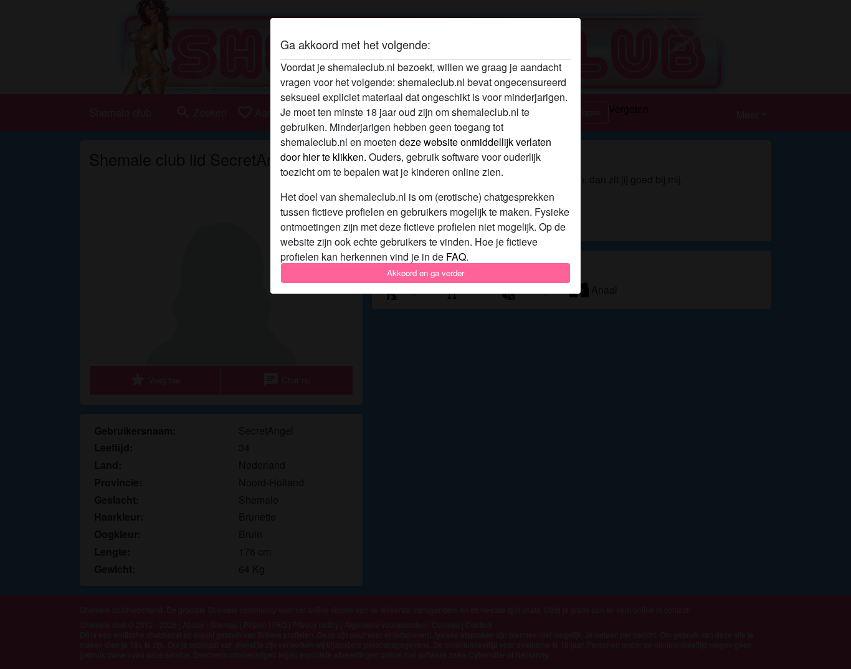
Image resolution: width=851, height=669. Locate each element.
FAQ (456, 256)
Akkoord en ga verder (425, 273)
